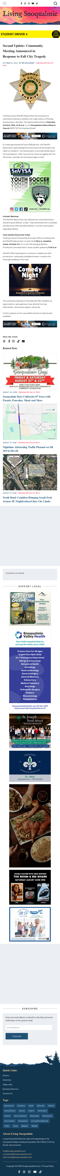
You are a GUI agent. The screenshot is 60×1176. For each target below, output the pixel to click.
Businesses (9, 1106)
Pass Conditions (20, 1116)
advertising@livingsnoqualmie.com (17, 1157)
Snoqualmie (22, 1121)
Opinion (7, 1116)
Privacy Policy (48, 1166)
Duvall (31, 1106)
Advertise (7, 1080)
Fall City (51, 1106)
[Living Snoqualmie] (30, 14)
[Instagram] (14, 341)
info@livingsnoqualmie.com (14, 1151)
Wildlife (34, 1126)
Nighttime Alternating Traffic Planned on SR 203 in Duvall (28, 449)
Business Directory (10, 1089)
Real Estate (34, 1116)
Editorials (40, 1106)
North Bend (42, 1111)
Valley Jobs (7, 1084)
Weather (24, 1126)
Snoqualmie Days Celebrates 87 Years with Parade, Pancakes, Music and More (26, 398)
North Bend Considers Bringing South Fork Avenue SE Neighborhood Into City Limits (27, 499)
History (22, 1111)
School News (9, 1121)
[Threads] (5, 341)
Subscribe (17, 1036)
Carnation (21, 1106)
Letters (31, 1111)
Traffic (6, 1126)
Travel (15, 1126)
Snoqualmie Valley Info (29, 392)
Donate (6, 1075)
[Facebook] (10, 341)
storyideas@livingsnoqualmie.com (17, 1154)
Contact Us (8, 1093)
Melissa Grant (28, 63)
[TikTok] (19, 341)
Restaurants (47, 1116)
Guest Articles (9, 1111)
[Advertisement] (30, 536)
